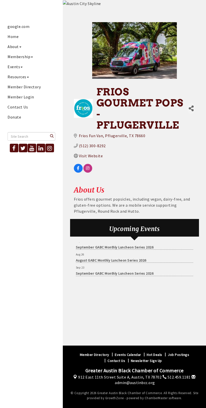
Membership (19, 56)
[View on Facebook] (78, 171)
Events (14, 66)
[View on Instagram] (87, 171)
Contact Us (18, 106)
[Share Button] (191, 108)
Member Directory (24, 86)
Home (13, 36)
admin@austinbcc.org (134, 382)
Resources (17, 76)
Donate (14, 117)
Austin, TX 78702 (120, 377)
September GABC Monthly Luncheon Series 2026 (115, 245)
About (13, 46)
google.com (18, 26)
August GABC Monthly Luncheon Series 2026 (111, 258)
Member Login (21, 96)
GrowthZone (114, 398)
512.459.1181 (179, 377)
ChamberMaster (156, 398)
